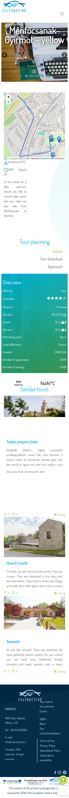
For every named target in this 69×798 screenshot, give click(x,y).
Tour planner (47, 706)
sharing (61, 514)
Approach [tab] (55, 266)
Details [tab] (57, 251)
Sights (43, 719)
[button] (4, 55)
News (43, 724)
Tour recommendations (50, 731)
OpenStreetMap (47, 158)
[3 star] (60, 298)
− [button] (8, 102)
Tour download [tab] (51, 258)
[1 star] (53, 298)
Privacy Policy (47, 746)
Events (43, 711)
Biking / (34, 50)
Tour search (46, 702)
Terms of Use (47, 741)
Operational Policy (50, 750)
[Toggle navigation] (61, 14)
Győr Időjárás (33, 383)
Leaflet (27, 158)
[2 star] (56, 298)
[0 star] (49, 298)
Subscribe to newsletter (47, 757)
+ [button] (8, 97)
